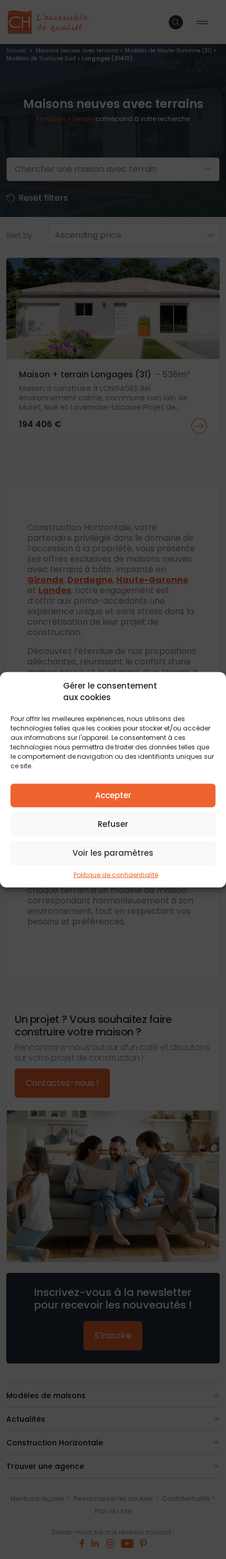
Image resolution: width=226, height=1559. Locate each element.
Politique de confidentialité (116, 874)
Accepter (113, 795)
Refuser (113, 824)
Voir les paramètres (113, 852)
